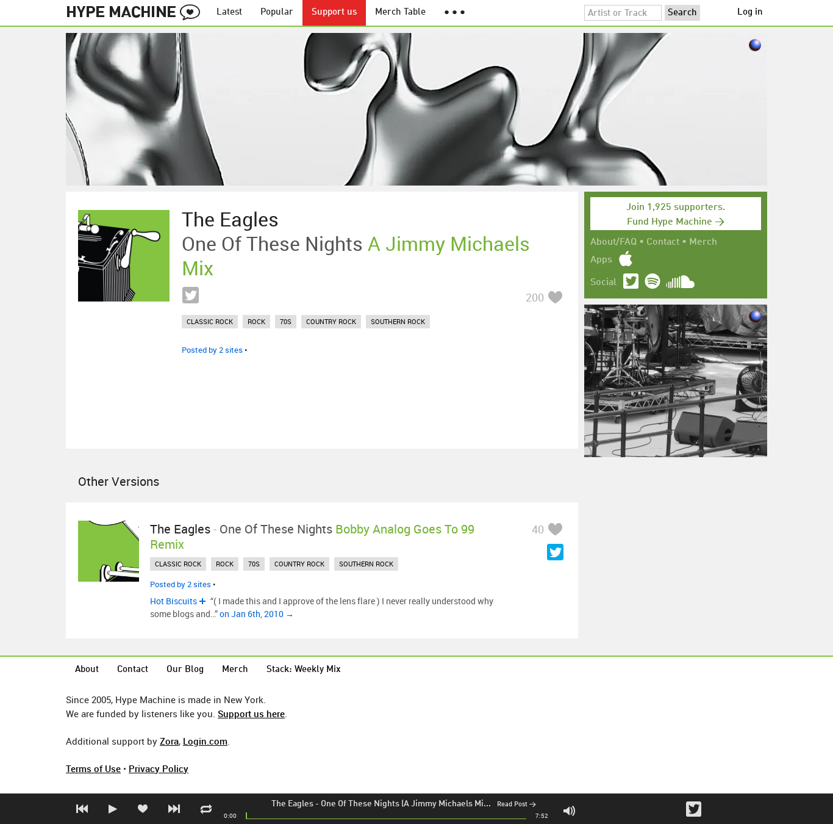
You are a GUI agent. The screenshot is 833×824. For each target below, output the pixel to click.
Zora (169, 741)
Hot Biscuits (173, 601)
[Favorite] (555, 297)
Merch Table (400, 12)
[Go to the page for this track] (124, 256)
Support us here (251, 713)
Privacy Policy (158, 768)
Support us (334, 12)
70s (285, 321)
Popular (276, 12)
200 (535, 297)
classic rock (210, 321)
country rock (331, 321)
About (87, 669)
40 (538, 529)
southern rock (398, 321)
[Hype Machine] (136, 13)
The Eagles (292, 804)
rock (256, 321)
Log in (750, 12)
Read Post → (516, 804)
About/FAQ (613, 242)
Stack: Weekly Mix (303, 669)
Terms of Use (93, 768)
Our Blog (185, 669)
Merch (703, 242)
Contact (662, 242)
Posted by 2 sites (212, 349)
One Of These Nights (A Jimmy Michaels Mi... (406, 804)
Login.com (205, 741)
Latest (229, 12)
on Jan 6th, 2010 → (257, 614)
